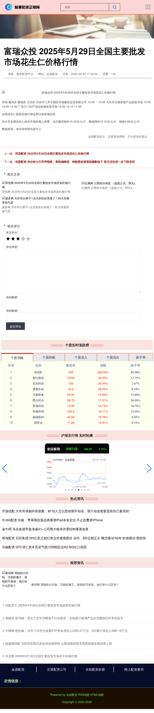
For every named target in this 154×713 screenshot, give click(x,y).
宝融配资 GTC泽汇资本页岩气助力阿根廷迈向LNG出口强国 (44, 547)
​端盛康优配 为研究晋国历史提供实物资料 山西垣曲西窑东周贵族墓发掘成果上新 (58, 643)
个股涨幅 (17, 357)
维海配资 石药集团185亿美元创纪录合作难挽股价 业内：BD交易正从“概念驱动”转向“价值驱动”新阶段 (74, 538)
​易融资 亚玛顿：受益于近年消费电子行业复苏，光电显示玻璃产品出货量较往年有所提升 (64, 618)
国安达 (38, 422)
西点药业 (38, 400)
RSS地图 (83, 695)
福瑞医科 (38, 417)
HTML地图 (97, 695)
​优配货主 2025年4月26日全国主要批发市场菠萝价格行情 (42, 605)
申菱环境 (38, 411)
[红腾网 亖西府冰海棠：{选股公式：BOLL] (115, 183)
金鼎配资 (18, 669)
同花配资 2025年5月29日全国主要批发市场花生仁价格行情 (52, 153)
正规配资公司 (56, 669)
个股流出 (112, 357)
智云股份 (38, 378)
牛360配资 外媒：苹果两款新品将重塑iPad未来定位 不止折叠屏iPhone (52, 520)
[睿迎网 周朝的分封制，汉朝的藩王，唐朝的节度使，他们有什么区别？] (15, 584)
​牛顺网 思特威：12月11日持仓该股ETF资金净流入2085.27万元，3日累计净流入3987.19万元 (66, 630)
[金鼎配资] (22, 7)
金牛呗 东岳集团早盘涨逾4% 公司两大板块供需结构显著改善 (45, 529)
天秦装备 (38, 394)
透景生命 (38, 389)
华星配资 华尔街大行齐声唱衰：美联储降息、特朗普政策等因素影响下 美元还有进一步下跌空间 (75, 162)
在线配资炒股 (95, 669)
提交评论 (15, 326)
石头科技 (38, 383)
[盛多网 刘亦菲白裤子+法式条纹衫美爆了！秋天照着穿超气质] (36, 200)
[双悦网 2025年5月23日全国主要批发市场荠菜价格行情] (36, 184)
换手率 (141, 357)
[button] (4, 468)
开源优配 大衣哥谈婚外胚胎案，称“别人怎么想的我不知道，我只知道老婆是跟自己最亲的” (66, 511)
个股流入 (81, 357)
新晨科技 (38, 406)
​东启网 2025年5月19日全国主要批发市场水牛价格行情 (41, 656)
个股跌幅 (49, 357)
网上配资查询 (134, 669)
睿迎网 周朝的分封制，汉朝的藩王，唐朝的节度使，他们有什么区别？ (75, 584)
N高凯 (38, 372)
